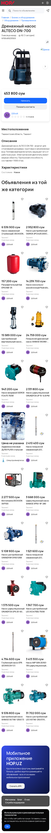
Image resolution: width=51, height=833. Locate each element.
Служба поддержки (15, 802)
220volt (14, 113)
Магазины (10, 799)
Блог (19, 799)
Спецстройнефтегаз (15, 460)
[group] (20, 66)
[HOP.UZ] (7, 3)
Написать (25, 100)
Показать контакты (25, 107)
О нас (27, 799)
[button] (45, 66)
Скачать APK (16, 786)
